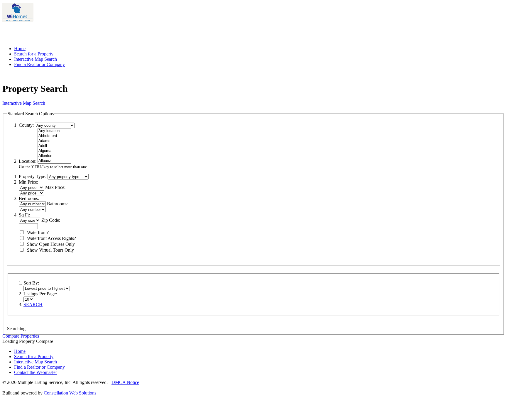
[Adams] (54, 140)
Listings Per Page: (40, 293)
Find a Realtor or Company (39, 64)
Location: (27, 161)
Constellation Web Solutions (70, 392)
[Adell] (54, 145)
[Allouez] (54, 160)
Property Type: (32, 176)
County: (26, 125)
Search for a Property (33, 53)
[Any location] (54, 130)
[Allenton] (54, 155)
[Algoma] (54, 150)
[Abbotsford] (54, 135)
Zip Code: (50, 220)
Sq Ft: (24, 214)
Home (20, 48)
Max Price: (55, 187)
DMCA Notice (125, 382)
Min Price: (28, 181)
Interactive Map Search (35, 59)
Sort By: (31, 282)
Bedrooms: (29, 198)
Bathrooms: (57, 203)
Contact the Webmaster (35, 372)
